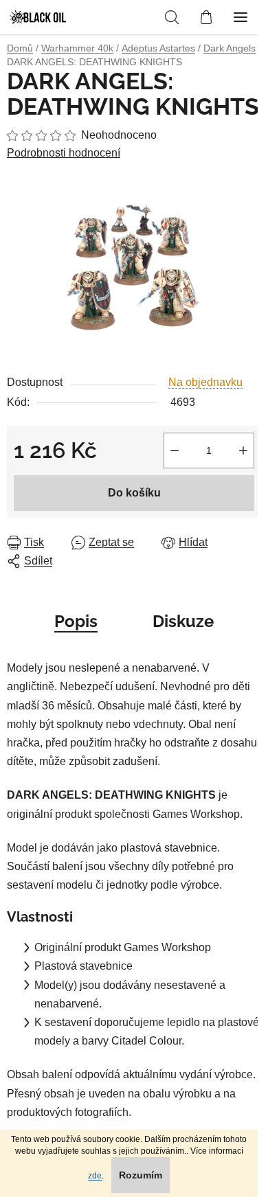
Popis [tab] (76, 621)
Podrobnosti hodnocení (63, 153)
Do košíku (134, 493)
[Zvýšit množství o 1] (243, 450)
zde (95, 1176)
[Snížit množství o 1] (174, 450)
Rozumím (140, 1175)
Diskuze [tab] (183, 621)
